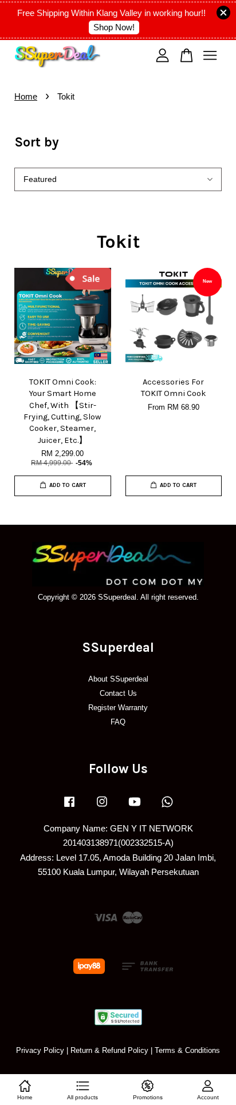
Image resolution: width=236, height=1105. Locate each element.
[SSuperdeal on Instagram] (102, 807)
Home (25, 96)
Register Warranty (118, 707)
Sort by (36, 142)
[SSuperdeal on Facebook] (69, 807)
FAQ (118, 722)
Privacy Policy (40, 1050)
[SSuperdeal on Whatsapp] (167, 807)
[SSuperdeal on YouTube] (135, 807)
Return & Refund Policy (109, 1050)
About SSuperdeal (118, 679)
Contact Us (118, 693)
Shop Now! (114, 27)
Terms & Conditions (187, 1050)
